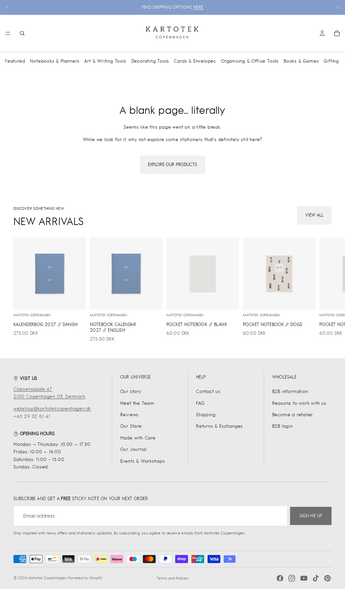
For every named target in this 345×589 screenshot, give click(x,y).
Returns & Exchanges (219, 426)
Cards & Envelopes (195, 61)
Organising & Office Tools (250, 61)
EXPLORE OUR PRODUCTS (172, 164)
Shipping (205, 414)
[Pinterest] (327, 578)
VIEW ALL (314, 215)
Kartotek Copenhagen (47, 578)
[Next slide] (337, 7)
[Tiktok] (316, 578)
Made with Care (138, 437)
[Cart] (337, 33)
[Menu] (7, 33)
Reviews (129, 414)
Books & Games (301, 61)
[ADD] (75, 299)
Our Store (131, 426)
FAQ (200, 403)
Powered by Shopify (85, 578)
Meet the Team (137, 403)
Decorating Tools (150, 61)
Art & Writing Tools (105, 61)
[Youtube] (304, 578)
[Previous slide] (7, 7)
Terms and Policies (172, 578)
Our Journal (133, 449)
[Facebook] (280, 578)
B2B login (282, 426)
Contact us (208, 391)
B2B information (290, 391)
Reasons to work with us (299, 403)
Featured (15, 61)
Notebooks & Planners (54, 61)
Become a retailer (292, 414)
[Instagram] (292, 578)
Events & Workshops (142, 461)
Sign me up (311, 515)
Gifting (331, 61)
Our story (131, 391)
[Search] (22, 33)
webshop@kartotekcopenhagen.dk (52, 408)
